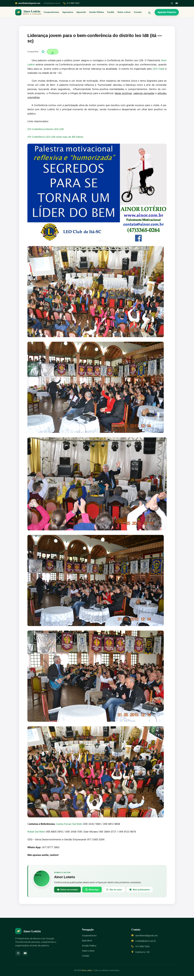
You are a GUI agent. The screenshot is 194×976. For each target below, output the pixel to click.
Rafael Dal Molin (36, 831)
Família (110, 12)
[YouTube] (177, 3)
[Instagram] (172, 3)
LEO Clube (158, 68)
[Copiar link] (52, 51)
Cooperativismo (51, 12)
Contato (138, 12)
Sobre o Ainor (124, 12)
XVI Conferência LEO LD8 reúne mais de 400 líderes (55, 137)
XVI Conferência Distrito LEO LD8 (45, 129)
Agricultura (67, 12)
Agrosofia (81, 12)
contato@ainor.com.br (51, 3)
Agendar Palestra (167, 12)
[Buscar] (148, 12)
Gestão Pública (96, 12)
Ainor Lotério (87, 970)
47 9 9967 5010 (73, 3)
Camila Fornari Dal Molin (69, 824)
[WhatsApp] (43, 51)
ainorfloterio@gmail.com (146, 935)
